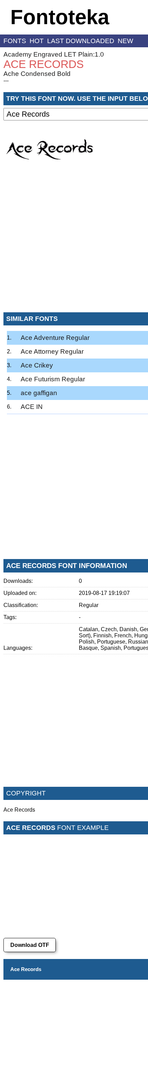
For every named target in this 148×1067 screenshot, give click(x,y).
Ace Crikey (37, 365)
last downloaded (80, 41)
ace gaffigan (39, 393)
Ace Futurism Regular (53, 379)
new (125, 41)
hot (37, 41)
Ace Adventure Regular (55, 337)
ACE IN (32, 406)
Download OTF (29, 945)
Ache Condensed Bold (37, 73)
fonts (14, 41)
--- (6, 81)
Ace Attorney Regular (52, 351)
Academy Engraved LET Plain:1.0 (53, 54)
